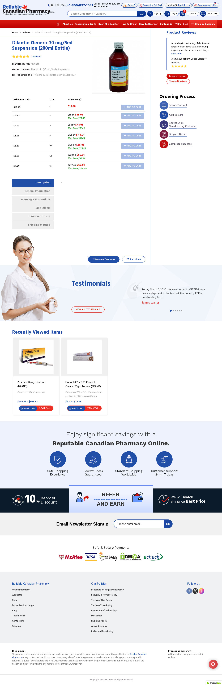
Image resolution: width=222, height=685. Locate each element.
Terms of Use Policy (101, 600)
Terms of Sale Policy (101, 605)
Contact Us (166, 24)
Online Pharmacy (20, 590)
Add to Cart (133, 107)
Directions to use (39, 216)
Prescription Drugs (85, 24)
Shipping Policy (99, 621)
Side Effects (43, 208)
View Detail (44, 408)
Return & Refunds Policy (104, 610)
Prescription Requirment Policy (107, 590)
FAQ (14, 610)
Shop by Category (205, 24)
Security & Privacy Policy (104, 595)
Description (43, 182)
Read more (176, 54)
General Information (37, 191)
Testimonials (18, 616)
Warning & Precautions (35, 199)
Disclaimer (96, 616)
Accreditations (99, 626)
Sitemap (16, 626)
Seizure (27, 33)
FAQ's (177, 24)
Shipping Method (39, 225)
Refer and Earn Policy (102, 631)
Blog (185, 24)
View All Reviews (178, 81)
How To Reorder (148, 24)
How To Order (129, 24)
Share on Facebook (104, 259)
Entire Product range (23, 605)
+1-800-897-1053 (80, 5)
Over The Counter (108, 24)
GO (142, 13)
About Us (68, 24)
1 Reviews (36, 57)
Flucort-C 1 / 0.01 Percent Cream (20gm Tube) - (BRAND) (83, 384)
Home (15, 33)
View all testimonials (88, 309)
